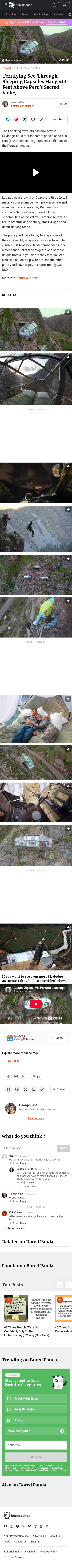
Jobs (7, 1541)
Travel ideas (12, 1061)
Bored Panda (17, 1515)
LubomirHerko (25, 1168)
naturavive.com (27, 278)
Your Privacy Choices (16, 1536)
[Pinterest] (17, 1526)
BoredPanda (20, 5)
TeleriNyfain (16, 1194)
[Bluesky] (29, 1526)
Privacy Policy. (60, 1470)
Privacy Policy (48, 1551)
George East (18, 102)
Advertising (39, 1536)
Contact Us (20, 1541)
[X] (23, 1526)
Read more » (36, 1118)
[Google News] (47, 1526)
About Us (55, 1536)
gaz (11, 1155)
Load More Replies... (27, 1186)
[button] (60, 1285)
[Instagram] (11, 1526)
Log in (64, 5)
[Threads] (35, 1526)
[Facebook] (5, 1526)
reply (23, 1163)
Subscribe (36, 1457)
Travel (7, 68)
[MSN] (41, 1526)
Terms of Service (14, 1557)
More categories (19, 1431)
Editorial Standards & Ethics (20, 1551)
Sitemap (35, 1541)
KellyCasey (15, 1212)
